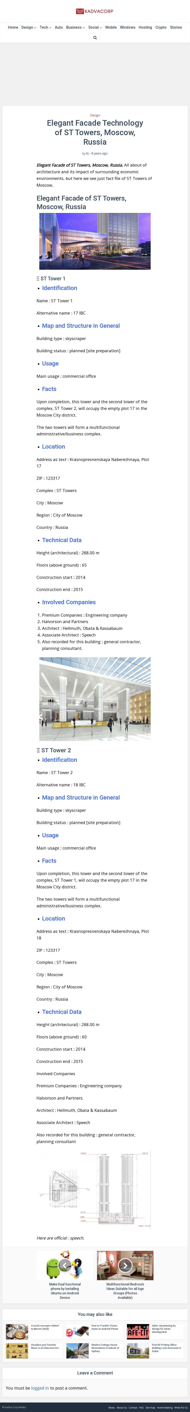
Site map (150, 1407)
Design (27, 27)
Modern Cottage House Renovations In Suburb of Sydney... (105, 1348)
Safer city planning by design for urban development (164, 1328)
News (112, 1407)
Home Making (165, 1407)
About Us (122, 1407)
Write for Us (181, 1407)
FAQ (141, 1407)
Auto (59, 27)
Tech (44, 27)
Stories (176, 27)
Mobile (111, 27)
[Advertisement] (95, 74)
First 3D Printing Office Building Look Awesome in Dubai (166, 1348)
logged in (40, 1388)
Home (13, 27)
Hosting (145, 27)
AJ (87, 153)
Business (74, 27)
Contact (133, 1407)
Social (93, 27)
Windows (127, 27)
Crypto (161, 27)
